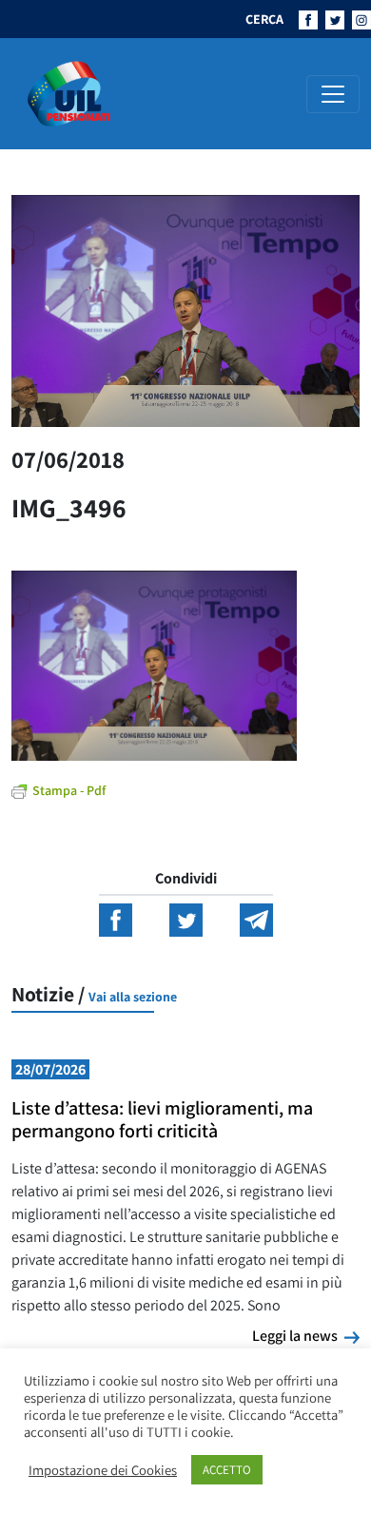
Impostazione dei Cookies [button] (103, 1470)
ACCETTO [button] (227, 1470)
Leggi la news (306, 1335)
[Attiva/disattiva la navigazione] (333, 94)
